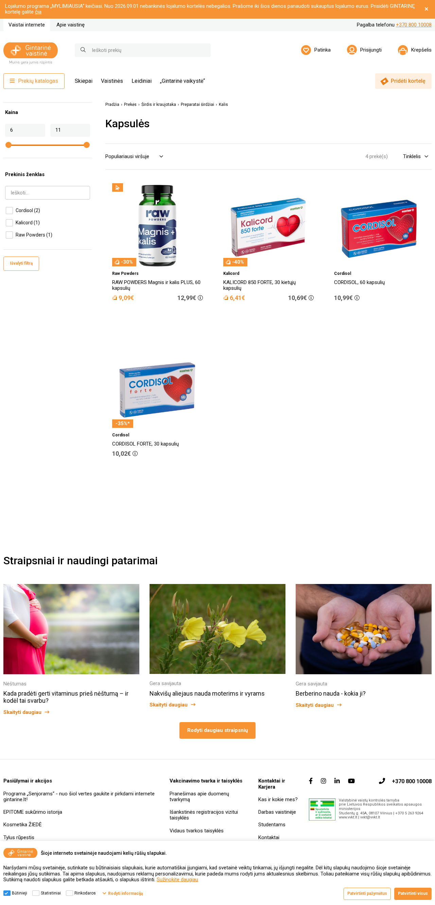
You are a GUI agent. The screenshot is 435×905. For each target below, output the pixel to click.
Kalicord (28, 222)
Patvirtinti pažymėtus (367, 893)
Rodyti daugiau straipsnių (217, 730)
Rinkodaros (85, 893)
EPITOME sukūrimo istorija (32, 812)
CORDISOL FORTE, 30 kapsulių (145, 444)
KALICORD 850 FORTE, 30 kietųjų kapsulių (259, 285)
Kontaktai (268, 837)
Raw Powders (34, 235)
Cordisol (28, 210)
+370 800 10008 (414, 25)
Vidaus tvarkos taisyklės (197, 831)
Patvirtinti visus (413, 893)
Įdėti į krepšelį (161, 317)
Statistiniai (51, 893)
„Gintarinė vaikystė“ (182, 81)
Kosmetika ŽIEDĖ (22, 825)
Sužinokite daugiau (177, 879)
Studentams (271, 825)
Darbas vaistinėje (277, 812)
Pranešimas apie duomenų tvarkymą (199, 797)
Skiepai (83, 81)
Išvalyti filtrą (21, 263)
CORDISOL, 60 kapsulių (359, 282)
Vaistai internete (26, 25)
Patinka (322, 50)
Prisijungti (371, 50)
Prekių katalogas (38, 81)
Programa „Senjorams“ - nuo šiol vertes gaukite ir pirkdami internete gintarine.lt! (79, 797)
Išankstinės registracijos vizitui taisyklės (204, 815)
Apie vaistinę (70, 25)
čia (38, 12)
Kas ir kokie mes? (278, 799)
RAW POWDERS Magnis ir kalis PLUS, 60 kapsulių (156, 285)
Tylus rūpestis (18, 837)
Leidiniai (142, 81)
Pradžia (112, 104)
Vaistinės (112, 81)
